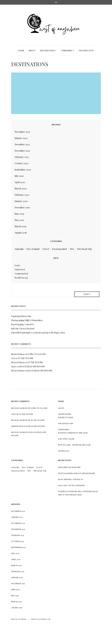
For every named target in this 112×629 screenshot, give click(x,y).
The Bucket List (65, 423)
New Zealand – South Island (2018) (74, 445)
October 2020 (21, 163)
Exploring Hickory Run (21, 316)
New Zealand (32, 248)
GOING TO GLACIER (36, 354)
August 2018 (20, 232)
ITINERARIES (67, 50)
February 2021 (22, 157)
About (32, 50)
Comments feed (21, 273)
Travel (45, 248)
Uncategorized (59, 248)
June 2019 (19, 213)
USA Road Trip (84, 248)
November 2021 (22, 150)
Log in (17, 265)
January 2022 (21, 138)
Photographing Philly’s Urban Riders (27, 320)
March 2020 (21, 188)
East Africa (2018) (66, 439)
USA (72, 248)
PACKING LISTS (86, 50)
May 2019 (19, 220)
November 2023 (22, 131)
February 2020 (22, 194)
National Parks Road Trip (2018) (73, 433)
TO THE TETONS (25, 358)
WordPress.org (21, 277)
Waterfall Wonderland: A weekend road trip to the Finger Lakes (38, 332)
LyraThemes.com (44, 619)
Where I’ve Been (65, 417)
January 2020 (21, 201)
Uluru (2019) (63, 451)
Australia (19, 248)
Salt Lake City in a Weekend (22, 328)
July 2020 (19, 175)
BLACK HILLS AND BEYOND (32, 366)
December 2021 (22, 144)
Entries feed (20, 269)
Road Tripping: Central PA (22, 324)
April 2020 (20, 182)
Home (21, 50)
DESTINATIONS (47, 50)
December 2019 (22, 207)
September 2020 (23, 169)
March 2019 (20, 226)
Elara (13, 619)
